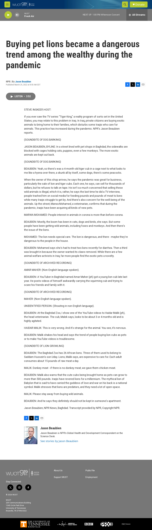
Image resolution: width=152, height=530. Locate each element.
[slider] (21, 14)
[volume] (17, 15)
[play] (8, 15)
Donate (140, 4)
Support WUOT (61, 477)
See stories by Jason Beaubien (59, 441)
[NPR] (126, 524)
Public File (90, 470)
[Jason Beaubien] (30, 435)
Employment (92, 477)
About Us (58, 470)
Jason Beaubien (23, 81)
